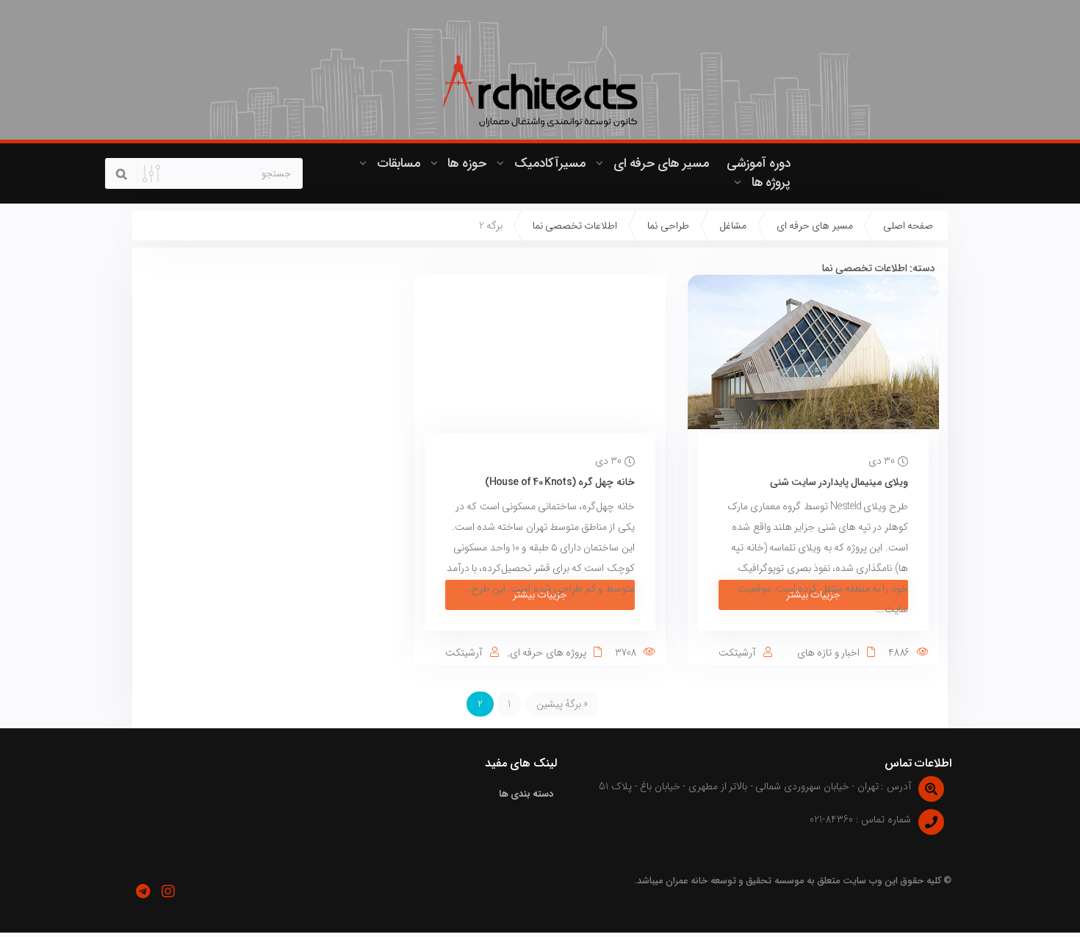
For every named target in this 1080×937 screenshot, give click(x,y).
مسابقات (398, 163)
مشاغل (732, 226)
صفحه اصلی (908, 226)
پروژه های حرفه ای (548, 653)
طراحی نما (667, 226)
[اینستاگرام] (168, 891)
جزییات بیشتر (813, 594)
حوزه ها (466, 163)
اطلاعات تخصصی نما (575, 226)
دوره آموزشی (759, 163)
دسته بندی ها (526, 794)
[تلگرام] (142, 891)
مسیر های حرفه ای (661, 163)
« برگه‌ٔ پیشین (562, 704)
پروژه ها (771, 183)
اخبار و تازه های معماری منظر (836, 660)
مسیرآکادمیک (550, 163)
